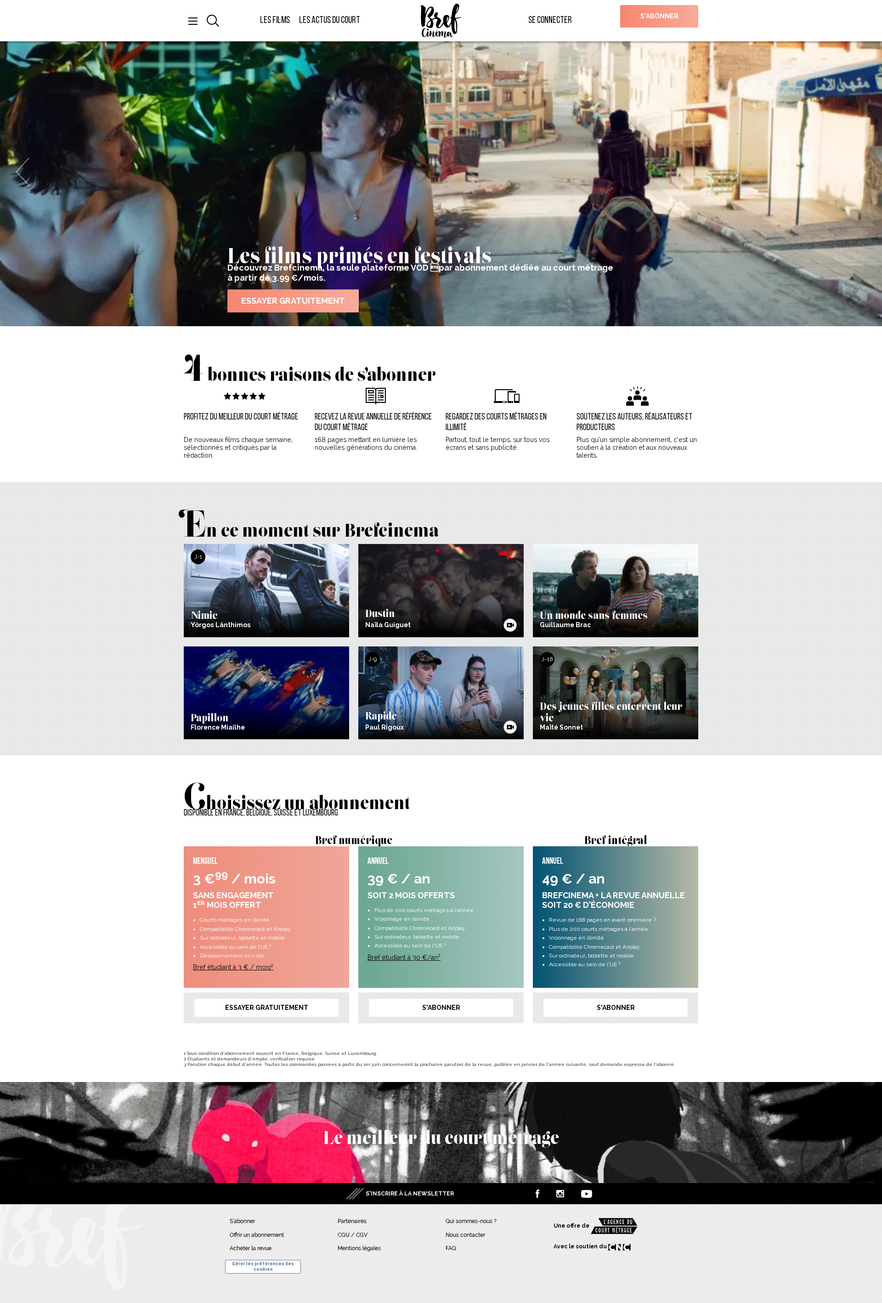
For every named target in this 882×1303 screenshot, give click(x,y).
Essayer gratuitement (266, 1007)
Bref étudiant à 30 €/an (404, 957)
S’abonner (659, 16)
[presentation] (23, 172)
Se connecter (550, 20)
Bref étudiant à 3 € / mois (233, 967)
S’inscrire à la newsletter (410, 1193)
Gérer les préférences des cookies (263, 1266)
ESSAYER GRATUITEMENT (293, 301)
